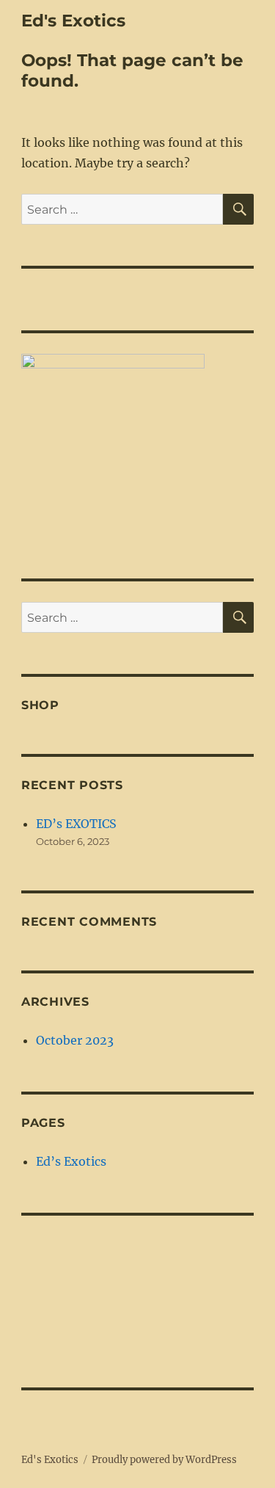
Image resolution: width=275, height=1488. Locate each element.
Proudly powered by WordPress (164, 1459)
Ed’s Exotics (71, 1161)
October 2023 (75, 1040)
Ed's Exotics (73, 20)
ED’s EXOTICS (76, 823)
